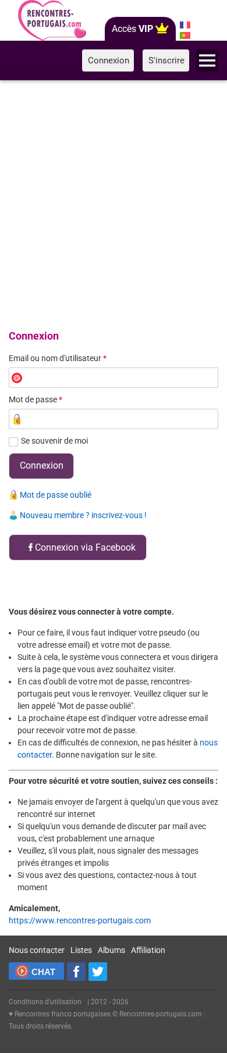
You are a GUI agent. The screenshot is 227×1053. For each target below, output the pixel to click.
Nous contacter (37, 950)
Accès (132, 28)
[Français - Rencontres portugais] (185, 25)
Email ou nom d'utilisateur (58, 358)
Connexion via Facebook (85, 547)
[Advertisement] (113, 203)
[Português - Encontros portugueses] (185, 35)
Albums (111, 950)
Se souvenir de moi (54, 440)
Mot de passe (35, 399)
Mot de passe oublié (55, 494)
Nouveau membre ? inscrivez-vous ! (83, 515)
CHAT (43, 972)
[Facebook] (76, 971)
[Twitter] (97, 971)
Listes (81, 950)
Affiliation (148, 950)
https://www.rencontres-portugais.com (80, 920)
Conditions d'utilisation (45, 1002)
